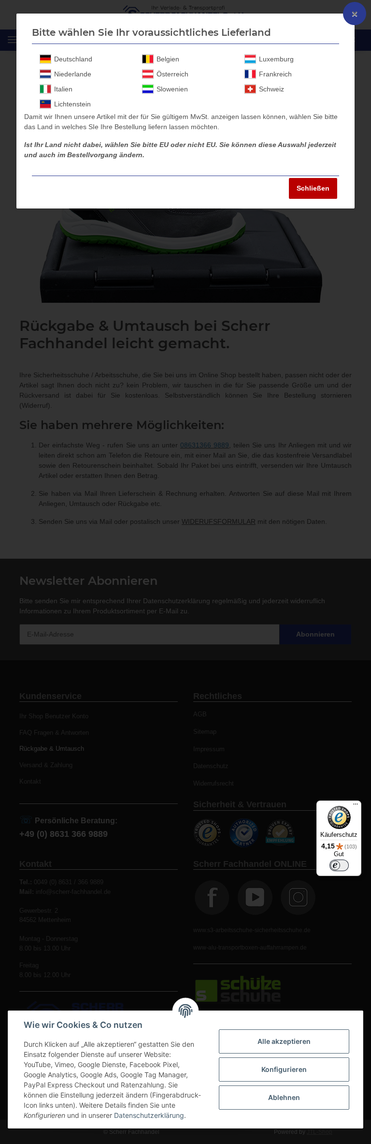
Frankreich (275, 74)
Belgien (168, 59)
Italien (63, 89)
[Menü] (355, 806)
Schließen (313, 188)
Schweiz (271, 89)
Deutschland (73, 59)
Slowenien (172, 89)
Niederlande (72, 74)
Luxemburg (276, 59)
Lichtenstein (72, 104)
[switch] (339, 865)
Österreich (172, 74)
